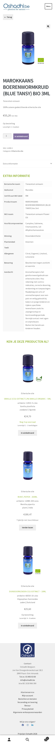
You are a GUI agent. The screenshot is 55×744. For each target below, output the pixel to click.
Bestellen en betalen (27, 699)
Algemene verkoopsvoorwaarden (27, 712)
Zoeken (27, 739)
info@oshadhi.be (27, 680)
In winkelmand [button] (27, 433)
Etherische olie (17, 151)
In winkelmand (21, 136)
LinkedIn (32, 725)
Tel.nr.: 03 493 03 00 (27, 676)
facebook (24, 725)
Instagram (29, 725)
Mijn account (27, 695)
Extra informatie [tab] (10, 163)
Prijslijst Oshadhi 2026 (27, 733)
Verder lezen (27, 527)
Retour (27, 705)
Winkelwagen (42, 737)
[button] (48, 26)
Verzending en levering (27, 702)
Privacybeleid (27, 709)
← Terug (8, 17)
